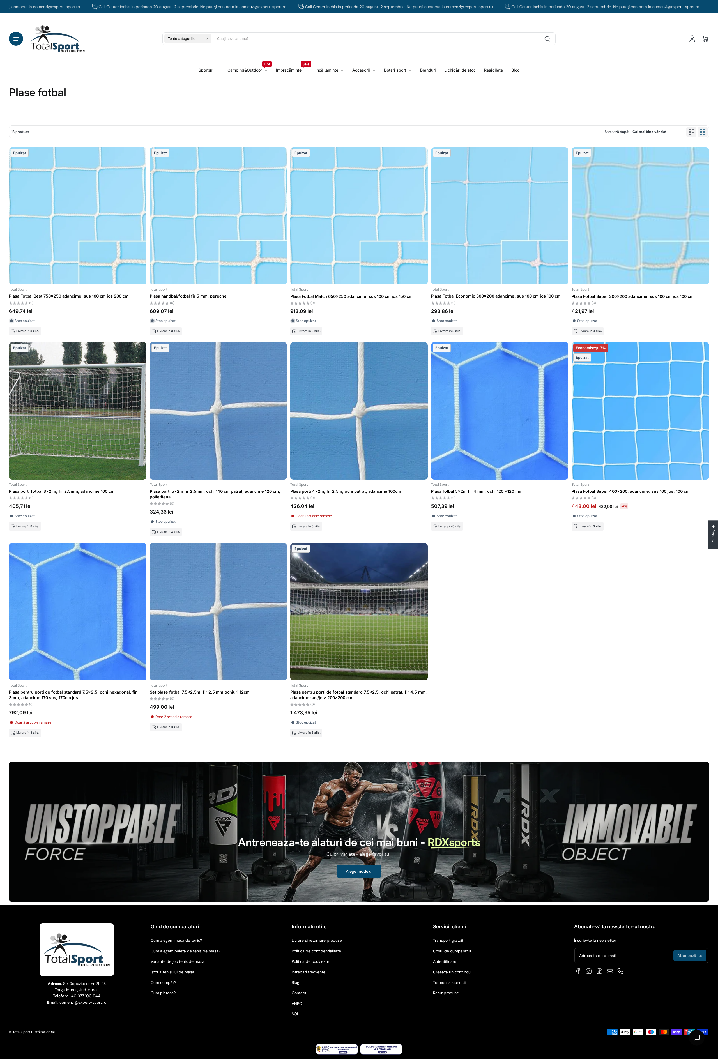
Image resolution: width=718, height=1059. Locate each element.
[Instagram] (588, 971)
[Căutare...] (547, 38)
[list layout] (691, 132)
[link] (247, 70)
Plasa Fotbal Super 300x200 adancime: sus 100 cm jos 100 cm (633, 296)
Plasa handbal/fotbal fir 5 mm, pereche (188, 296)
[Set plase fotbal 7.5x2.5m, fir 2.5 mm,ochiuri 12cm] (218, 611)
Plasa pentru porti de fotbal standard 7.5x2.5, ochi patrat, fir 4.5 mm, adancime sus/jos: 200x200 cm (358, 695)
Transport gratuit (448, 940)
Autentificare (444, 961)
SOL (295, 1013)
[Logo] (57, 38)
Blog (295, 982)
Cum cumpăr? (163, 982)
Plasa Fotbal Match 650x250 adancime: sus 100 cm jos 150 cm (351, 296)
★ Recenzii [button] (713, 534)
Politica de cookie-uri (311, 961)
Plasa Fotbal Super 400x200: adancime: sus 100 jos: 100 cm (631, 491)
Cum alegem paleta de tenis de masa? (185, 951)
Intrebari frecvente (308, 972)
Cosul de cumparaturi (452, 951)
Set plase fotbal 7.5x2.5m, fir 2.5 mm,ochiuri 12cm (200, 692)
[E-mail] (610, 971)
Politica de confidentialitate (316, 951)
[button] (16, 39)
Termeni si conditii (449, 982)
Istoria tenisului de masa (172, 972)
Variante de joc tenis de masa (177, 961)
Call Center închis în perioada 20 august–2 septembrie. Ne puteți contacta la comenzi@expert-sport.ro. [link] (128, 6)
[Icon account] (692, 38)
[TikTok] (599, 971)
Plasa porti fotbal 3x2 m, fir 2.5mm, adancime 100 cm (61, 491)
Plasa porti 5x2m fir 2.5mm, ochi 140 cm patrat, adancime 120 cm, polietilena (215, 494)
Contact (299, 992)
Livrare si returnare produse (317, 940)
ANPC (297, 1003)
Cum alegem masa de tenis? (176, 940)
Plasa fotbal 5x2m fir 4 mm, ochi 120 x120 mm (477, 491)
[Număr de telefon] (620, 971)
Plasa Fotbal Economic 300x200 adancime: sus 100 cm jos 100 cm (496, 296)
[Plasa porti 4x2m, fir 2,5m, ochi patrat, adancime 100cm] (359, 411)
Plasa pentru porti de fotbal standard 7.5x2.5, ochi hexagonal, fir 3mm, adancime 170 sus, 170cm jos (73, 695)
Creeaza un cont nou (452, 972)
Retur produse (446, 992)
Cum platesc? (163, 992)
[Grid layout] (703, 132)
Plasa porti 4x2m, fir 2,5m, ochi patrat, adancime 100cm (345, 491)
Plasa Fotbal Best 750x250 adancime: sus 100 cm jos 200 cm (68, 296)
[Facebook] (578, 971)
